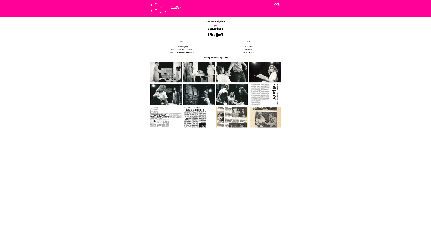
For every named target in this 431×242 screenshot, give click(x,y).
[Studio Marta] (165, 13)
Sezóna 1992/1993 (215, 21)
